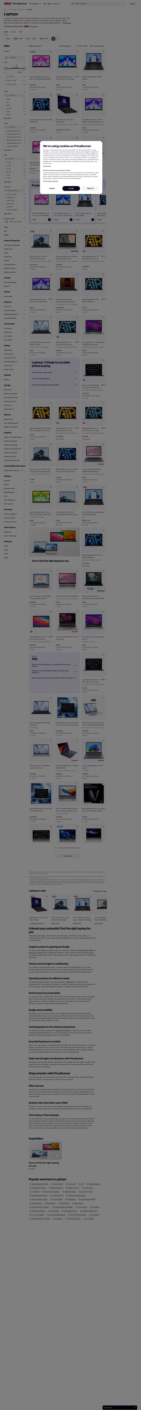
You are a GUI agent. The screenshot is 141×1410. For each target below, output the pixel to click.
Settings (52, 188)
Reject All (90, 188)
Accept (71, 188)
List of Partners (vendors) (50, 181)
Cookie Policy (47, 166)
